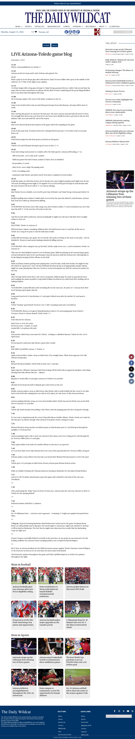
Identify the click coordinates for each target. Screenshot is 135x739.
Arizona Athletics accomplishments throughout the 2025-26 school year (23, 692)
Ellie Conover (108, 94)
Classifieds (114, 26)
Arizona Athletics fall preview (117, 142)
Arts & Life (39, 26)
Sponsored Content (64, 734)
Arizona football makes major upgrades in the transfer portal (50, 622)
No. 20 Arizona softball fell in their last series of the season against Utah (77, 690)
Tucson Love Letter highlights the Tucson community (119, 101)
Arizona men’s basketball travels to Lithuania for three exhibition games (120, 82)
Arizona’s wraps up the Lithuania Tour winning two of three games (118, 50)
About (102, 26)
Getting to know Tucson (115, 91)
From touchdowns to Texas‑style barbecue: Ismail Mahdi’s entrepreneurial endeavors (49, 591)
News (17, 26)
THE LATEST (111, 43)
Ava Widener (108, 144)
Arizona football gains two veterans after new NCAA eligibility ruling (119, 132)
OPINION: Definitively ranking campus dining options (117, 122)
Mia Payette (108, 104)
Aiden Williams (109, 115)
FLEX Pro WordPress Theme (65, 737)
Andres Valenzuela (110, 135)
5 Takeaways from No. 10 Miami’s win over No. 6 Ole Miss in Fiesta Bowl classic (77, 623)
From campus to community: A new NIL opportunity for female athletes (50, 692)
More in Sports (20, 635)
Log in (80, 737)
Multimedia (91, 26)
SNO (76, 737)
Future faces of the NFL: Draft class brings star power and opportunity (23, 622)
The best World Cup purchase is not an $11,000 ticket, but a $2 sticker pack (76, 661)
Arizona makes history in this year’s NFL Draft (77, 588)
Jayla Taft (107, 75)
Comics (66, 26)
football (46, 45)
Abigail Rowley (109, 125)
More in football (21, 564)
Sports (28, 26)
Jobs (59, 731)
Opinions (77, 26)
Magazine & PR (54, 26)
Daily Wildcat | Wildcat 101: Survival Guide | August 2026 (119, 61)
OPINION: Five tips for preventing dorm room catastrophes (118, 111)
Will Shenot (108, 54)
